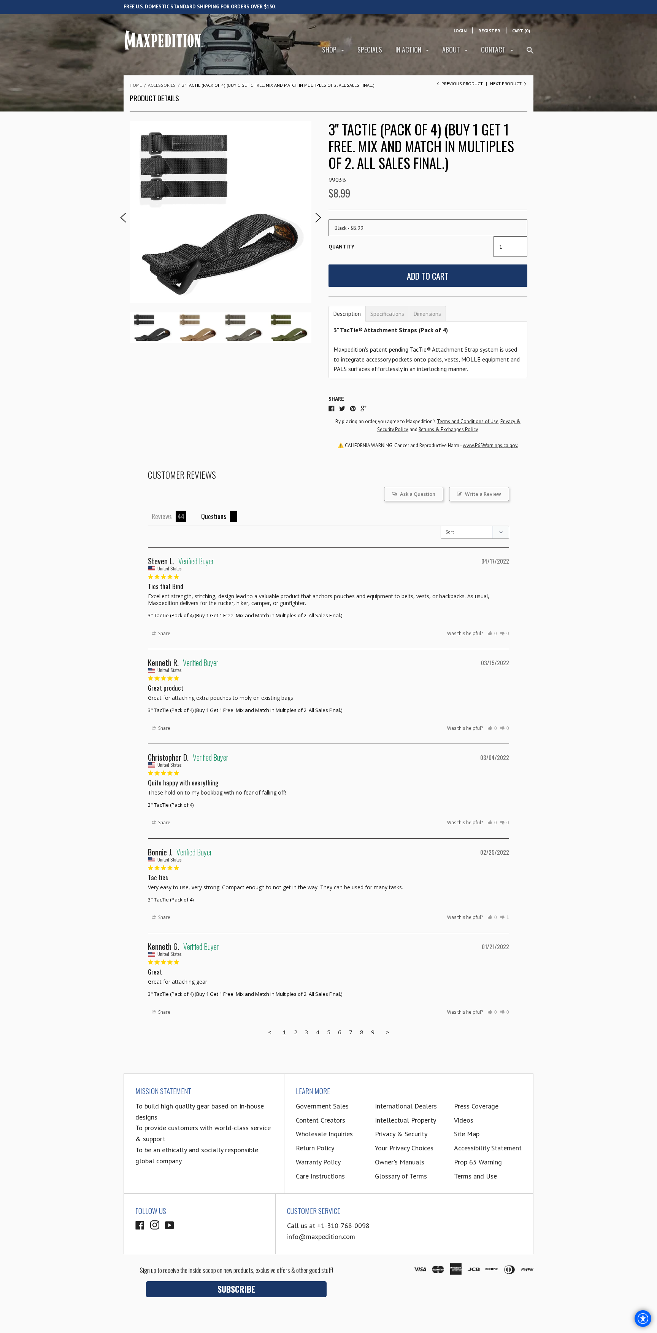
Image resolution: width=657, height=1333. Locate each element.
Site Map (466, 1133)
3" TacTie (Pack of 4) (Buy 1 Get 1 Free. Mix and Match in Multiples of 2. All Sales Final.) (245, 615)
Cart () (521, 30)
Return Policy (315, 1147)
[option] (220, 212)
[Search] (530, 53)
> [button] (387, 1032)
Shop (330, 49)
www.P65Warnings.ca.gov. (490, 445)
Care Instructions (320, 1176)
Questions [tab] (213, 516)
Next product (506, 83)
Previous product (462, 83)
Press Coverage (476, 1106)
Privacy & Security (401, 1133)
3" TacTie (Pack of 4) (171, 804)
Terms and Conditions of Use (467, 421)
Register (489, 30)
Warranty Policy (318, 1162)
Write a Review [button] (483, 494)
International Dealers (406, 1106)
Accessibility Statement (488, 1147)
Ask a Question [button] (417, 494)
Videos (463, 1120)
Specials (369, 49)
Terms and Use (475, 1176)
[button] (492, 633)
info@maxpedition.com (321, 1236)
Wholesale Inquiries (324, 1133)
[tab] (347, 314)
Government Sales (322, 1106)
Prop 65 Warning (478, 1162)
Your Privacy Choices (404, 1147)
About (452, 49)
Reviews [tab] (162, 516)
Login (460, 30)
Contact (494, 49)
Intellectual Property (405, 1120)
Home (136, 85)
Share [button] (163, 633)
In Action (409, 49)
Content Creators (320, 1120)
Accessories (162, 85)
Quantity (341, 246)
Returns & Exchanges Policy (448, 429)
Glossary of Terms (401, 1176)
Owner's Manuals (399, 1162)
